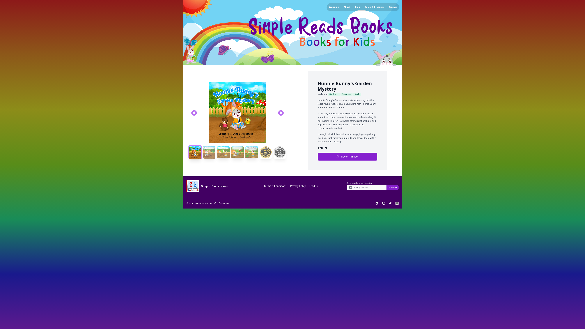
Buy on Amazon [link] (350, 156)
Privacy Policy (298, 186)
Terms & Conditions (275, 186)
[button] (237, 112)
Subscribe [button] (392, 187)
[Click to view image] (195, 152)
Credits (313, 186)
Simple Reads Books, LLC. (203, 203)
